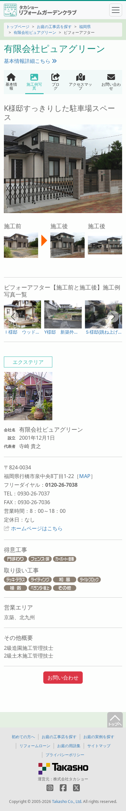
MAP (84, 476)
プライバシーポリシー (65, 754)
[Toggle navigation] (115, 10)
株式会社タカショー (70, 779)
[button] (13, 316)
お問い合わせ (63, 677)
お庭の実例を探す (98, 736)
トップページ (17, 26)
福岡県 (85, 26)
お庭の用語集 (68, 745)
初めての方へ (23, 736)
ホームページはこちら (37, 528)
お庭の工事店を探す (54, 26)
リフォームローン (34, 745)
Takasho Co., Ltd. (67, 801)
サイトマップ (98, 745)
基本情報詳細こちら (28, 60)
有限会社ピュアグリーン (35, 32)
